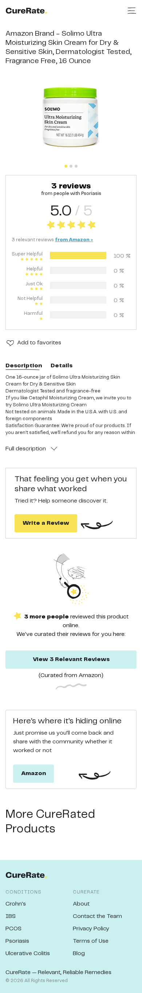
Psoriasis (17, 941)
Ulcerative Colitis (27, 953)
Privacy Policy (91, 928)
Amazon (33, 773)
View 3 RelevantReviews (71, 659)
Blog (79, 953)
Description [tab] (23, 365)
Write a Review (46, 523)
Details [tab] (61, 365)
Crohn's (15, 904)
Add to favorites (39, 342)
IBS (10, 916)
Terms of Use (91, 941)
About (81, 904)
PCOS (13, 928)
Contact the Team (97, 916)
